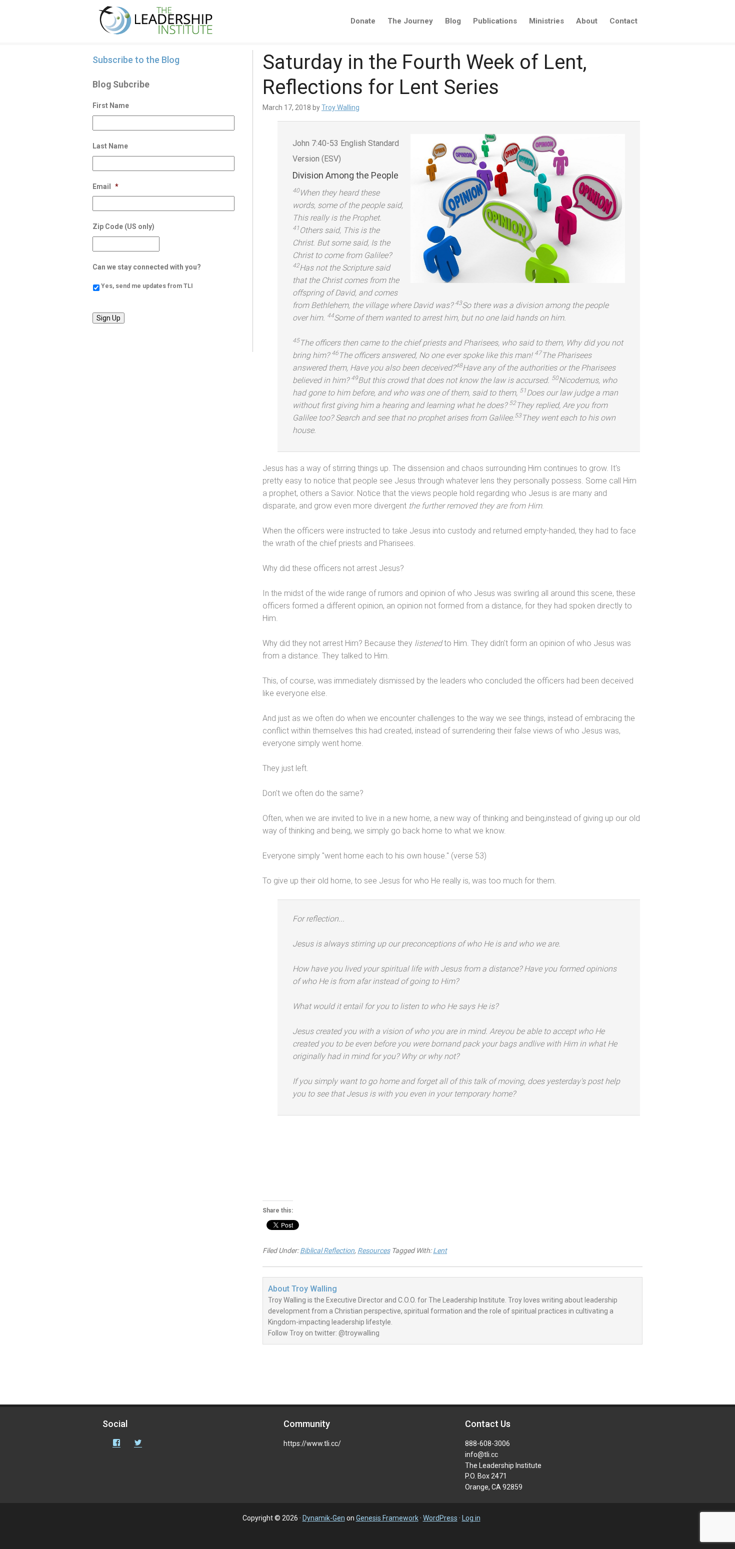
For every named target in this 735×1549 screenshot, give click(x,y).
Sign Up (108, 318)
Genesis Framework (387, 1518)
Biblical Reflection (327, 1250)
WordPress (440, 1518)
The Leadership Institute (163, 22)
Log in (471, 1518)
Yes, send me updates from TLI (147, 286)
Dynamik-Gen (323, 1518)
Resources (374, 1250)
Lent (440, 1250)
